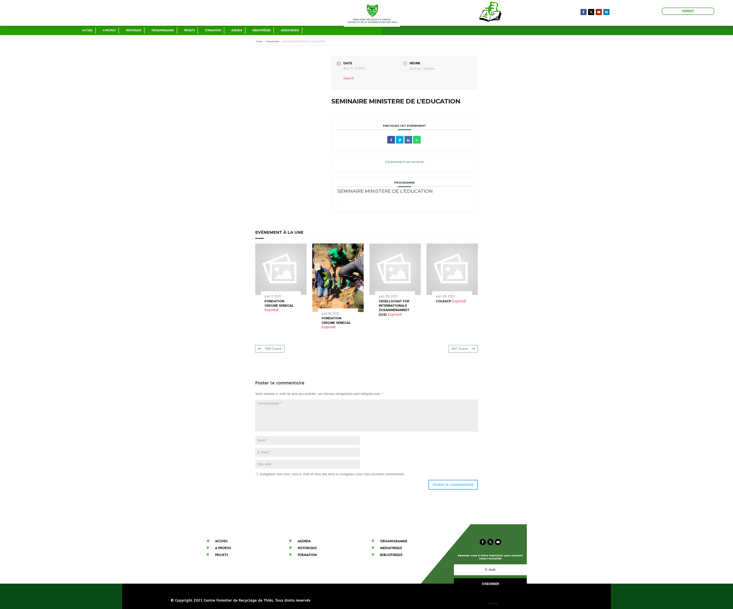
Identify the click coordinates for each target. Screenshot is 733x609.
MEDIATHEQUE (290, 30)
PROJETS (189, 30)
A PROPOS (109, 30)
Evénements (272, 41)
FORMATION (213, 30)
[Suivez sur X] (591, 12)
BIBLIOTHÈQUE (262, 30)
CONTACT (688, 11)
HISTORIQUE (133, 30)
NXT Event (459, 349)
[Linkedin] (408, 140)
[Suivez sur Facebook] (583, 12)
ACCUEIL (87, 30)
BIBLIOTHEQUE (391, 555)
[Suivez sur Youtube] (498, 542)
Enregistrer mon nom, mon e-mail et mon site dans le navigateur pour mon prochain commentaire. (332, 474)
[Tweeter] (400, 140)
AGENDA (236, 30)
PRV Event (273, 349)
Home (259, 41)
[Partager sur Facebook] (391, 140)
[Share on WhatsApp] (417, 140)
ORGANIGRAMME (163, 30)
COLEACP (443, 301)
